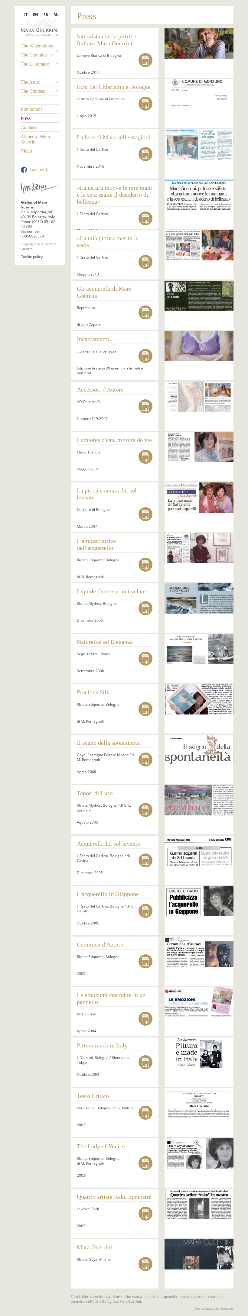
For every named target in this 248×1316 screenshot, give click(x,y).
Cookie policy (32, 256)
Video (26, 150)
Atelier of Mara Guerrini (35, 139)
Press (26, 118)
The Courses (33, 91)
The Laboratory (36, 63)
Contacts (29, 127)
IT (26, 14)
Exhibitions (31, 109)
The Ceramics (34, 54)
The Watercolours (37, 45)
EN (35, 14)
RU (56, 14)
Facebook (38, 169)
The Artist (30, 82)
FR (46, 14)
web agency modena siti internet (213, 1309)
